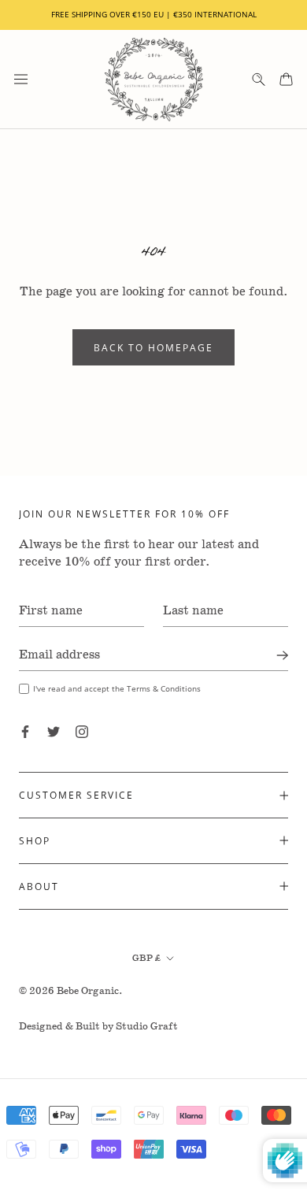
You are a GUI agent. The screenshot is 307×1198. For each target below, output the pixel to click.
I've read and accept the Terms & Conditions (117, 689)
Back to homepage (153, 347)
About (39, 886)
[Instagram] (82, 731)
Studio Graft (147, 1026)
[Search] (258, 79)
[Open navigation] (21, 79)
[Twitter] (53, 731)
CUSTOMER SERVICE (76, 794)
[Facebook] (25, 731)
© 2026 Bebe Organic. (71, 991)
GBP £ (146, 958)
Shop (34, 840)
